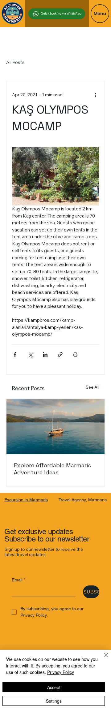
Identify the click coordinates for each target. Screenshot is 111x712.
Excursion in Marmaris (26, 499)
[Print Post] (75, 354)
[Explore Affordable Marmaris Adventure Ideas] (55, 426)
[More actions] (95, 95)
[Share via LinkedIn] (45, 354)
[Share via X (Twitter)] (30, 354)
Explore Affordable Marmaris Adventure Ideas (52, 469)
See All (92, 387)
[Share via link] (60, 354)
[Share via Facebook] (15, 354)
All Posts (15, 62)
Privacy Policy (60, 672)
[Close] (102, 658)
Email (18, 579)
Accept (53, 687)
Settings (54, 701)
